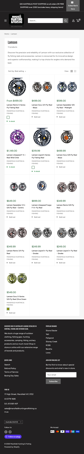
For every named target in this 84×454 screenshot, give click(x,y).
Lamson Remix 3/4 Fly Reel (15, 252)
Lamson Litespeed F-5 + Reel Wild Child (16, 156)
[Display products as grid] (72, 71)
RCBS (48, 345)
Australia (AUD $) (12, 422)
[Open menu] (5, 20)
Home (6, 34)
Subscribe (53, 381)
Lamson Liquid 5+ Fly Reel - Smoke (42, 252)
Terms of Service (11, 372)
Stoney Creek (51, 341)
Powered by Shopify (11, 447)
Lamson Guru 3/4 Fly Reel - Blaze (42, 106)
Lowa (48, 353)
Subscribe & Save (73, 7)
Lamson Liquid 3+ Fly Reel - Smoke (67, 252)
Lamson (14, 34)
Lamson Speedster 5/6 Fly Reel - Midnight (65, 106)
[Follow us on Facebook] (5, 431)
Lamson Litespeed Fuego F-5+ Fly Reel (41, 206)
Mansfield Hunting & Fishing (15, 112)
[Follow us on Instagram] (10, 431)
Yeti (47, 334)
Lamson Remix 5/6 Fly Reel (65, 206)
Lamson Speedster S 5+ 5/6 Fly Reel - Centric (16, 206)
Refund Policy (10, 368)
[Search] (65, 20)
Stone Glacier (51, 330)
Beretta (49, 349)
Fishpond (50, 338)
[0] (77, 20)
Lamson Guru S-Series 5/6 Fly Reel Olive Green (16, 297)
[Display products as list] (75, 71)
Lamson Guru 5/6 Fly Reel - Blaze (67, 156)
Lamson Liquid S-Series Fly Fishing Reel (41, 156)
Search (7, 365)
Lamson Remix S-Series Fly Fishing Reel (16, 106)
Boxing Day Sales (11, 376)
